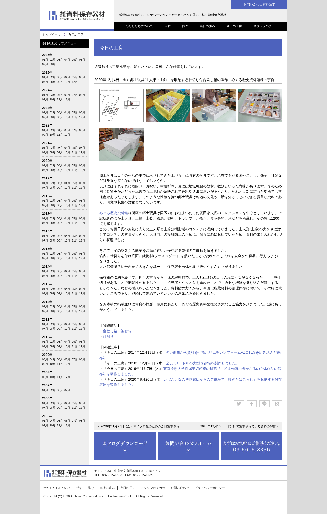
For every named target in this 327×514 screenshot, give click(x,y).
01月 (45, 59)
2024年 (47, 90)
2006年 (47, 398)
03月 (60, 59)
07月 (45, 64)
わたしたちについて (139, 26)
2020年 (47, 161)
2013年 (47, 284)
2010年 (47, 337)
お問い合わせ (180, 488)
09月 (60, 81)
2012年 (47, 302)
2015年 (47, 249)
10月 (67, 81)
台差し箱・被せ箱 (117, 331)
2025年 (47, 72)
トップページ (51, 35)
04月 (67, 59)
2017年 (47, 213)
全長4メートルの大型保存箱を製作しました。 (202, 363)
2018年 (47, 196)
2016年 (47, 231)
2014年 (47, 266)
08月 (52, 64)
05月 (75, 59)
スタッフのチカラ (265, 26)
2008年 (47, 372)
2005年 (47, 416)
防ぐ (185, 26)
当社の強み (207, 26)
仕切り (108, 336)
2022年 (47, 125)
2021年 (47, 143)
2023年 (47, 108)
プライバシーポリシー (209, 488)
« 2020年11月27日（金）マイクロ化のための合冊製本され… (140, 426)
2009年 (47, 355)
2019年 (47, 178)
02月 (52, 59)
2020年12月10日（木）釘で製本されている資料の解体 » (239, 426)
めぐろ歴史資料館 (113, 213)
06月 (82, 59)
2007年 (47, 385)
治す (168, 26)
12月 (75, 81)
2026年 (47, 55)
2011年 (47, 319)
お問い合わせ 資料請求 (259, 4)
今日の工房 (234, 26)
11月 (60, 99)
